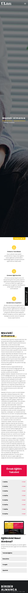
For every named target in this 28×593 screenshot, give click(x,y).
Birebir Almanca (7, 121)
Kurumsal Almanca (19, 121)
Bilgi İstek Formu (26, 298)
